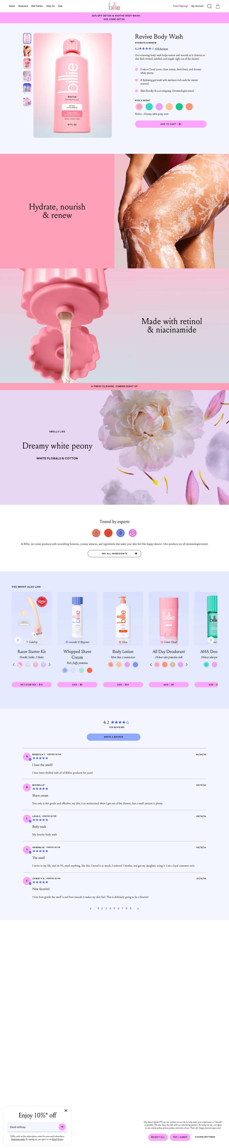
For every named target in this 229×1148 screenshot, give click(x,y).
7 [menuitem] (122, 908)
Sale (60, 6)
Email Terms (57, 1139)
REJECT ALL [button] (158, 1137)
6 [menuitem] (118, 908)
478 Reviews (161, 48)
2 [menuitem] (102, 908)
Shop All (50, 6)
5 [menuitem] (114, 908)
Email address (17, 1126)
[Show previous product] (18, 640)
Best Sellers (37, 6)
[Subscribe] (62, 1126)
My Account (197, 6)
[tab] (113, 737)
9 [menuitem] (130, 908)
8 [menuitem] (126, 908)
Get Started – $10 (36, 685)
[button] (90, 908)
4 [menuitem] (110, 908)
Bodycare (23, 6)
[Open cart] (217, 6)
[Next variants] (49, 664)
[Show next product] (211, 640)
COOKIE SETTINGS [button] (205, 1137)
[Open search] (209, 6)
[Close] (66, 1111)
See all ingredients (114, 554)
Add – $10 (129, 685)
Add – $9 (176, 685)
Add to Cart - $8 (170, 124)
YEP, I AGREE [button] (180, 1137)
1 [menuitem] (98, 908)
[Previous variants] (14, 664)
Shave (12, 6)
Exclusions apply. (18, 1139)
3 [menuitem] (106, 908)
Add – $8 (84, 685)
